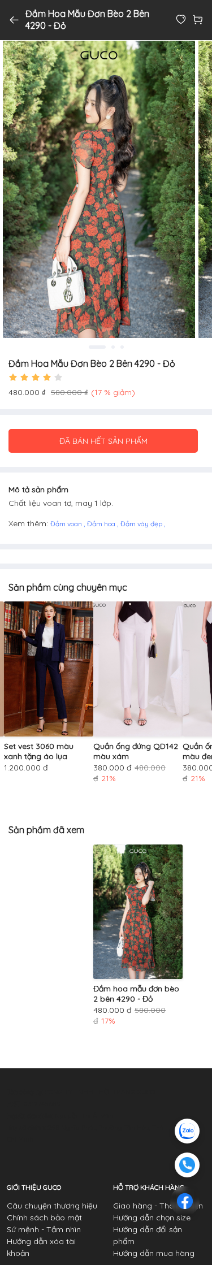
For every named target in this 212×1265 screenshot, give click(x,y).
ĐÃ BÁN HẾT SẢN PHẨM (103, 441)
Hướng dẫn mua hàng (153, 1253)
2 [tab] (113, 347)
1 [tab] (97, 347)
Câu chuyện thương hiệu (52, 1206)
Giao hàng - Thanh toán (158, 1206)
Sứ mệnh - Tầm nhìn (44, 1229)
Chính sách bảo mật (44, 1217)
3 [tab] (122, 347)
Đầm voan (67, 523)
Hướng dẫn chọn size (152, 1217)
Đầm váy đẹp (142, 523)
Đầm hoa (102, 523)
